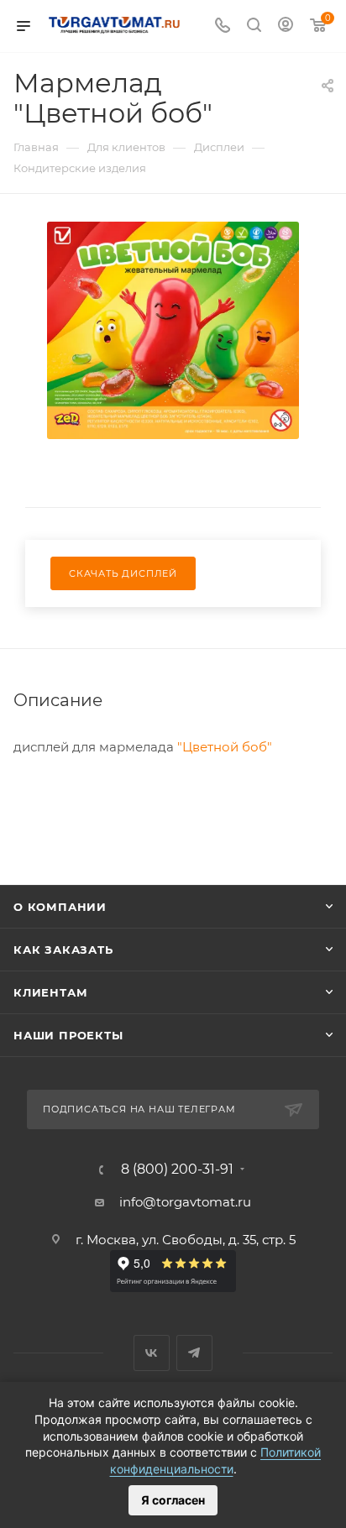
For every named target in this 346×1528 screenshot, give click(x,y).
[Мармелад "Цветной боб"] (173, 329)
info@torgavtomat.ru (185, 1202)
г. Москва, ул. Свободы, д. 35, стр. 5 (186, 1240)
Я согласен (173, 1500)
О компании (60, 906)
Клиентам (50, 992)
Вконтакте (152, 1353)
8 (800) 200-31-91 (177, 1169)
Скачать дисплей (123, 573)
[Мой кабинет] (285, 26)
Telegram (194, 1353)
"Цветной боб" (224, 747)
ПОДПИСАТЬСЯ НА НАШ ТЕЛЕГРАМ (139, 1109)
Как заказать (63, 949)
